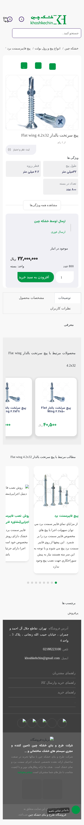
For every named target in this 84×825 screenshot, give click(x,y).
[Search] (18, 33)
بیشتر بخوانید (24, 772)
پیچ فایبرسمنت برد (19, 48)
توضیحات (65, 298)
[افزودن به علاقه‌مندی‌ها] (24, 65)
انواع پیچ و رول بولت (47, 48)
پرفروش (73, 613)
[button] (56, 582)
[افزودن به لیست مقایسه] (38, 65)
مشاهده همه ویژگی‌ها (43, 205)
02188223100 (52, 649)
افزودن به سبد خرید (34, 277)
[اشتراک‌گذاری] (52, 66)
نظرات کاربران (61, 308)
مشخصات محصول (32, 298)
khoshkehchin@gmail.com (42, 658)
